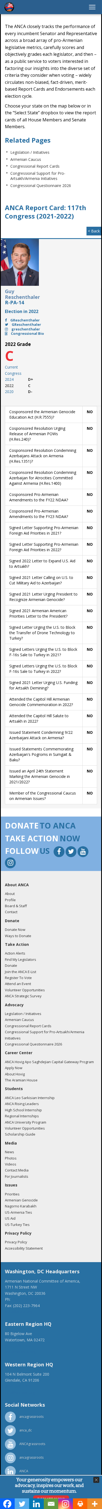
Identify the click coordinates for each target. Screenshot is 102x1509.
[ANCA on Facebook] (60, 852)
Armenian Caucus (25, 159)
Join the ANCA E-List (20, 971)
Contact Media (17, 1170)
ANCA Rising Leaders (22, 1103)
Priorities (12, 1194)
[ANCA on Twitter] (72, 852)
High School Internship (23, 1110)
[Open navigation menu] (92, 7)
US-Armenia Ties (18, 1212)
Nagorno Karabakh (20, 1206)
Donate (11, 965)
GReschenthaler (25, 320)
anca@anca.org (18, 1311)
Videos (10, 1164)
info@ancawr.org (20, 1392)
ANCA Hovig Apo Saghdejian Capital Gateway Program (49, 1061)
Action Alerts (15, 953)
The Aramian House (21, 1080)
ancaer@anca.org (20, 1351)
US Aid (10, 1218)
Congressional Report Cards (35, 166)
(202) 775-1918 (24, 1299)
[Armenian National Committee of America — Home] (9, 7)
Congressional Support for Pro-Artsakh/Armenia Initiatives (37, 176)
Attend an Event (18, 983)
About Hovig (15, 1074)
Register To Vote (18, 977)
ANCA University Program (25, 1122)
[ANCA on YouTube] (83, 852)
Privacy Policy (16, 1242)
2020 (9, 391)
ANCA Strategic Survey (23, 995)
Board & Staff (16, 905)
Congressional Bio (27, 333)
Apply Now (13, 1067)
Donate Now (15, 929)
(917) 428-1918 (18, 1345)
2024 (9, 379)
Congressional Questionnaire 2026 (40, 185)
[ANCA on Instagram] (10, 863)
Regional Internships (22, 1116)
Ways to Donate (18, 935)
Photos (11, 1158)
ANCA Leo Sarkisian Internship (30, 1097)
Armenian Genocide (21, 1200)
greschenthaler (25, 329)
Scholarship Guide (20, 1134)
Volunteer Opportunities (25, 989)
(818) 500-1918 (18, 1386)
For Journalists (16, 1176)
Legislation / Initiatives (30, 152)
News (9, 1151)
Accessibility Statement (24, 1248)
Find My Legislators (20, 959)
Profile (10, 899)
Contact (11, 911)
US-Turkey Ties (17, 1224)
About (10, 893)
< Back (94, 231)
